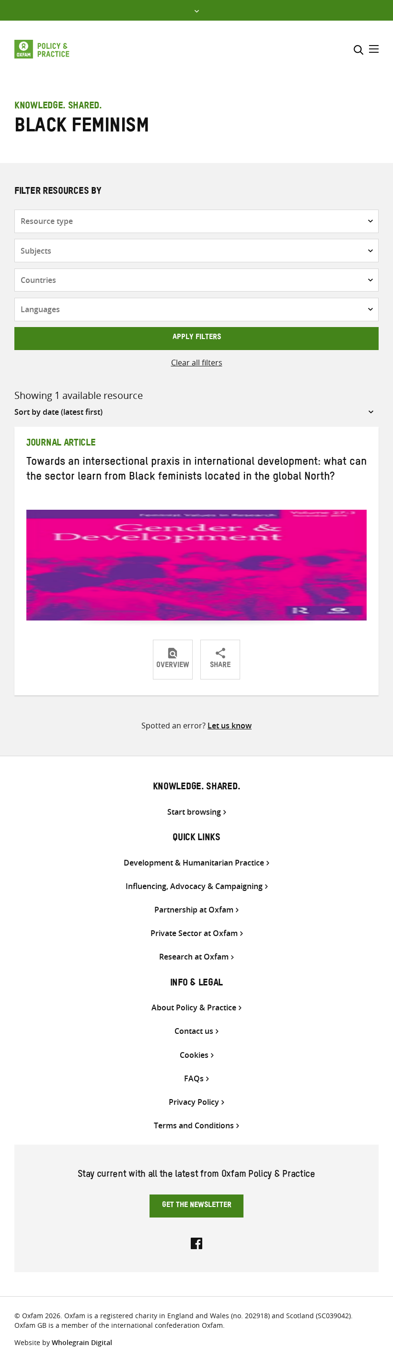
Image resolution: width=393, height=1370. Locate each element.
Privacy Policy (194, 1102)
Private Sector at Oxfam (194, 933)
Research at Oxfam (194, 956)
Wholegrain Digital (82, 1342)
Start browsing (194, 812)
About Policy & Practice (193, 1007)
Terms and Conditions (194, 1125)
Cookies (194, 1055)
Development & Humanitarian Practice (194, 862)
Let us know (230, 725)
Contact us (193, 1031)
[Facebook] (196, 1242)
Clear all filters (196, 362)
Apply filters (197, 338)
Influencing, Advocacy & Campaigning (194, 886)
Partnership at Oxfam (193, 909)
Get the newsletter (196, 1206)
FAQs (194, 1078)
